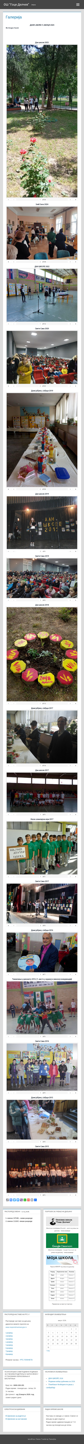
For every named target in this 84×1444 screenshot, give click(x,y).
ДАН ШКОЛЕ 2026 (55, 1378)
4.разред (9, 1342)
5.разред (9, 1345)
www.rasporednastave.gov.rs (16, 1327)
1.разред (9, 1333)
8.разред (9, 1354)
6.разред (9, 1348)
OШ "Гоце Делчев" (16, 4)
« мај (48, 1351)
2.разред (9, 1336)
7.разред (9, 1351)
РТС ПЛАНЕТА (26, 1360)
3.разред (9, 1339)
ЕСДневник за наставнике (16, 1419)
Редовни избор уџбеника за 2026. (61, 1381)
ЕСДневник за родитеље (16, 1416)
